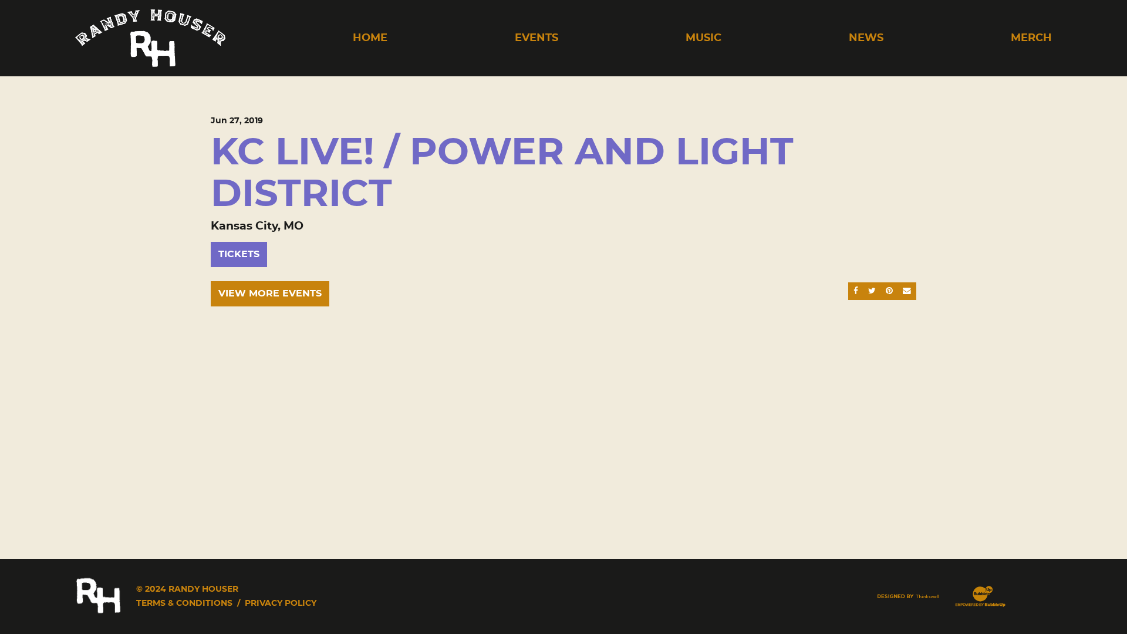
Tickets (238, 254)
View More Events (270, 293)
